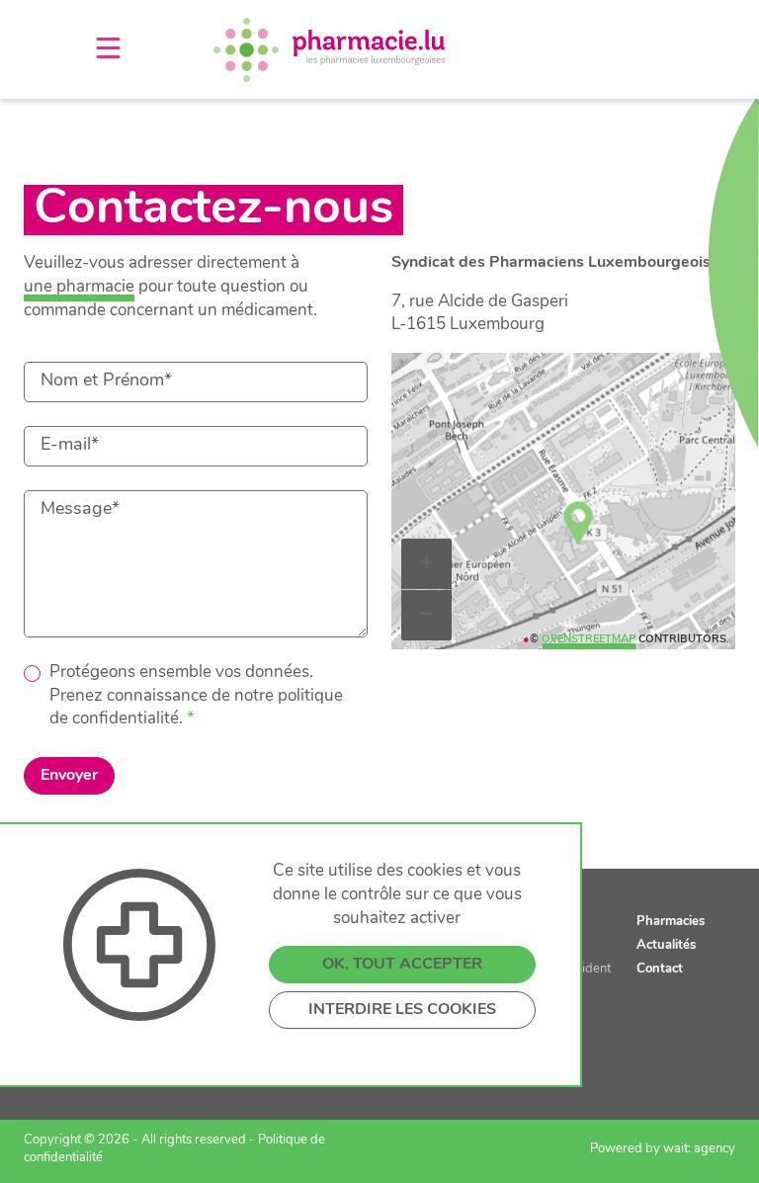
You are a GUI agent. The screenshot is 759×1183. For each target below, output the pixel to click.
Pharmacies (670, 921)
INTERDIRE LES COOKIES (402, 1010)
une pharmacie (79, 287)
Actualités (666, 945)
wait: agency (699, 1148)
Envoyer (69, 776)
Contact (659, 969)
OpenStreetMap (588, 639)
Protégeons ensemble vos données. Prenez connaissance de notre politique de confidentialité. (196, 696)
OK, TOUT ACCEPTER (402, 964)
